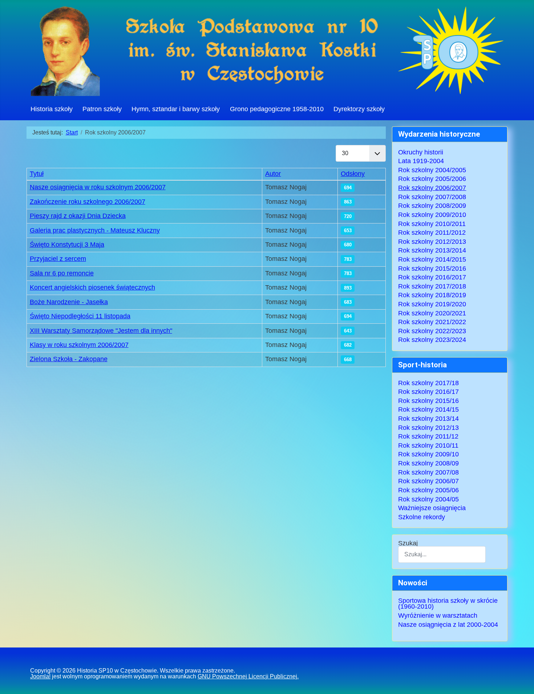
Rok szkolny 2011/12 (428, 436)
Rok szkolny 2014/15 (428, 409)
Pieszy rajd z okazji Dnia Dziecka (78, 215)
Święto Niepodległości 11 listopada (80, 316)
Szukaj (408, 543)
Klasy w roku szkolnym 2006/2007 (79, 344)
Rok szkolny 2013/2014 (432, 250)
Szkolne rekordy (421, 517)
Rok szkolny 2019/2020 (432, 304)
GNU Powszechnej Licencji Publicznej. (248, 676)
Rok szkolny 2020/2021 (432, 313)
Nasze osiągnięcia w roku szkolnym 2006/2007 (98, 187)
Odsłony (353, 173)
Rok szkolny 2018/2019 (432, 295)
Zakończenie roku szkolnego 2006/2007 (87, 201)
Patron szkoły (102, 109)
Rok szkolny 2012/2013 (432, 241)
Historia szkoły (52, 109)
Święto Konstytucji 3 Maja (67, 244)
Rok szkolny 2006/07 (428, 481)
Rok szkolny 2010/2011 (432, 223)
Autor (273, 173)
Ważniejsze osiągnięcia (432, 508)
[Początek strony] (520, 681)
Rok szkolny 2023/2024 (432, 339)
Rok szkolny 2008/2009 (432, 205)
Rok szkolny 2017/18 (428, 383)
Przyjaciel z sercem (58, 258)
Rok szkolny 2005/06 (428, 490)
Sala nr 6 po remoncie (62, 273)
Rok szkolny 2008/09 (428, 463)
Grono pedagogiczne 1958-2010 (277, 109)
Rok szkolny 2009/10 (428, 454)
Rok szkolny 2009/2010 (432, 214)
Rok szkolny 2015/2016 (432, 268)
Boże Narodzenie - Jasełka (69, 302)
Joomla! (40, 676)
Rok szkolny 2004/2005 (432, 170)
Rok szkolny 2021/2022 (432, 322)
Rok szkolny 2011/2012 (432, 232)
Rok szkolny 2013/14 (428, 418)
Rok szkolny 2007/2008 (432, 197)
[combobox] (442, 554)
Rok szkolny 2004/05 (428, 499)
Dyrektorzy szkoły (359, 109)
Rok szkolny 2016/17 (428, 391)
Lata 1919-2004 (421, 161)
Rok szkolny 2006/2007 (432, 187)
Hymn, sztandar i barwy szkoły (176, 109)
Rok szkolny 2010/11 (428, 445)
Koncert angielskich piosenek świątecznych (92, 287)
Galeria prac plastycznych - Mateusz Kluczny (95, 230)
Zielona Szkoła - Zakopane (69, 359)
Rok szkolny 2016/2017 (432, 277)
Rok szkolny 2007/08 (428, 472)
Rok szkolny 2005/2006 (432, 178)
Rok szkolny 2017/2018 (432, 286)
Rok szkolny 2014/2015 (432, 259)
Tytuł (37, 173)
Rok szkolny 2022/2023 (432, 331)
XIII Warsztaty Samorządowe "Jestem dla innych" (101, 330)
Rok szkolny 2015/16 (428, 400)
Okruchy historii (420, 152)
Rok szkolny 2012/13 (428, 427)
